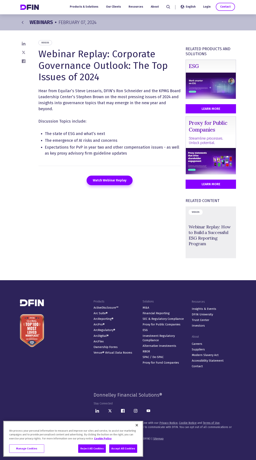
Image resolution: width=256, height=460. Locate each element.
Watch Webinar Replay (109, 180)
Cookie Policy (103, 438)
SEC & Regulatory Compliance (163, 319)
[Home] (30, 7)
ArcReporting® (103, 319)
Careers (197, 344)
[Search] (168, 7)
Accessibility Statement (208, 360)
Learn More (211, 109)
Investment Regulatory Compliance (159, 338)
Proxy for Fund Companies (161, 362)
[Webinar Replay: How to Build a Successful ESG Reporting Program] (211, 232)
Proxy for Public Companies (161, 324)
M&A (146, 307)
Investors (198, 325)
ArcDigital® (101, 336)
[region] (73, 439)
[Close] (136, 425)
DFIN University (202, 314)
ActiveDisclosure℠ (106, 307)
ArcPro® (99, 324)
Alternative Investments (159, 346)
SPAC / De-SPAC (153, 357)
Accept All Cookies (123, 448)
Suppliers (198, 349)
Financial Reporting (156, 313)
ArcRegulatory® (104, 330)
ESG (145, 330)
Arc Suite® (101, 313)
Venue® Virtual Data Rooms (113, 352)
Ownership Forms (106, 347)
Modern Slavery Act (205, 355)
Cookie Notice (188, 423)
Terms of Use (211, 423)
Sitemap (158, 438)
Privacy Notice (168, 423)
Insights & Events (204, 309)
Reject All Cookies (91, 448)
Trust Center (200, 320)
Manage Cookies (26, 448)
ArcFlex (99, 341)
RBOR (146, 351)
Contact (225, 6)
